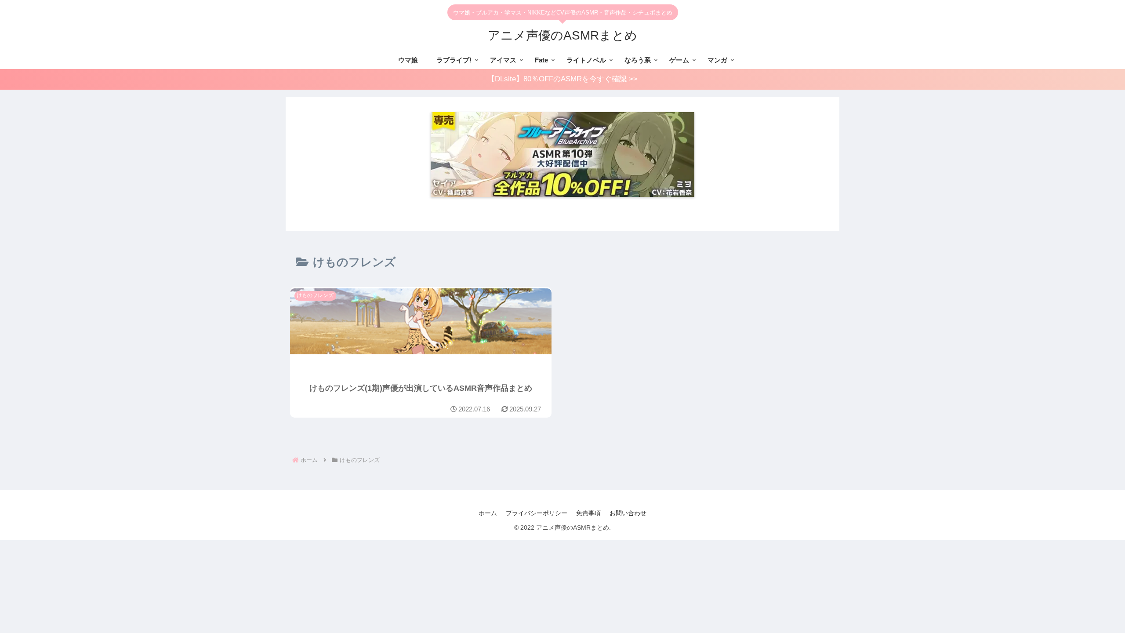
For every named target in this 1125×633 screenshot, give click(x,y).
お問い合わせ (628, 513)
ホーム (488, 513)
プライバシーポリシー (536, 513)
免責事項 (588, 513)
